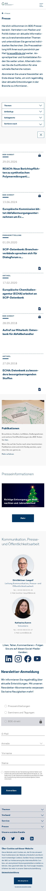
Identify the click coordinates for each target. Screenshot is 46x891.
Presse (7, 13)
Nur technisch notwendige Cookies (23, 886)
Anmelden (11, 790)
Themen (6, 809)
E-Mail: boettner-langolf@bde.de (22, 593)
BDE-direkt (14, 721)
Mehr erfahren (8, 454)
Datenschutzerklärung (10, 872)
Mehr (23, 518)
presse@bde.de (16, 53)
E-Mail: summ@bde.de (23, 633)
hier (6, 440)
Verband (6, 815)
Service (6, 821)
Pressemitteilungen (19, 706)
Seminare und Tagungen (21, 712)
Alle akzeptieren (23, 881)
